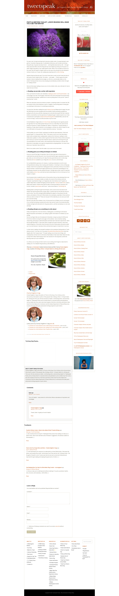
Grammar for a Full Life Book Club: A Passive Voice (40, 329)
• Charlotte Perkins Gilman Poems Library (53, 566)
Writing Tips (47, 334)
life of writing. (61, 72)
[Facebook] (78, 220)
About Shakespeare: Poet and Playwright (83, 339)
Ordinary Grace (50, 109)
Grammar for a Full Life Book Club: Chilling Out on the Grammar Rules (45, 327)
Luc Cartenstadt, (35, 247)
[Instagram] (85, 220)
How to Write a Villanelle (79, 274)
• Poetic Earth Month (65, 547)
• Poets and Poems (53, 560)
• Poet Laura (29, 554)
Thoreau (57, 182)
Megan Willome (79, 175)
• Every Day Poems (75, 544)
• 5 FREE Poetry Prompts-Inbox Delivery (41, 545)
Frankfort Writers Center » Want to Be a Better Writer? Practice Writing (42, 430)
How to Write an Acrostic (79, 241)
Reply (30, 402)
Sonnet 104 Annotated (79, 318)
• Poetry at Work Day (65, 554)
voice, (50, 159)
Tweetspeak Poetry (59, 7)
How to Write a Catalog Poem (81, 248)
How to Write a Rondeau (79, 264)
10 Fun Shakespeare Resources (81, 336)
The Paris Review (78, 202)
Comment (29, 491)
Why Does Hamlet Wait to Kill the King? (83, 333)
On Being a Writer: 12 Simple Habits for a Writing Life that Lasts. (50, 248)
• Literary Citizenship (31, 552)
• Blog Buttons (85, 550)
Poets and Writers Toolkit (39, 334)
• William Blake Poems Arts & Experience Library (53, 578)
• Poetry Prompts (42, 553)
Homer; (64, 182)
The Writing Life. (62, 186)
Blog (33, 334)
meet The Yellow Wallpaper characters (83, 128)
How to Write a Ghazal (79, 251)
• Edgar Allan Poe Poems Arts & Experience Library (53, 572)
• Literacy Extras (52, 552)
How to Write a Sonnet (79, 271)
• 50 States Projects (53, 562)
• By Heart (84, 553)
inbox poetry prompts (85, 299)
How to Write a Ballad (79, 245)
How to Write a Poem (88, 300)
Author (30, 272)
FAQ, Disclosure (64, 592)
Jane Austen (38, 186)
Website (28, 519)
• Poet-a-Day (52, 558)
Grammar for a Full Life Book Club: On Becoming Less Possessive (44, 325)
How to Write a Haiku (79, 255)
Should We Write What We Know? (55, 231)
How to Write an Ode (79, 258)
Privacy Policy (71, 592)
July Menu (83, 67)
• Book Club (51, 546)
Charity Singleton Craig (33, 293)
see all (52, 323)
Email (28, 513)
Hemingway (37, 179)
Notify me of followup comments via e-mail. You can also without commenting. (45, 527)
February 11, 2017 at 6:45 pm (34, 394)
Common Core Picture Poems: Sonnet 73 (83, 314)
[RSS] (81, 220)
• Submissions (41, 555)
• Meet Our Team (31, 550)
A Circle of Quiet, (47, 122)
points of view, (36, 172)
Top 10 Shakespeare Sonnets (81, 342)
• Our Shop (73, 546)
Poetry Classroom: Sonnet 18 (80, 311)
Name (28, 506)
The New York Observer (79, 206)
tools (34, 159)
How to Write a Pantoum (79, 261)
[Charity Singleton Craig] (34, 291)
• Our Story (29, 547)
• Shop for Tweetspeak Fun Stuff (86, 556)
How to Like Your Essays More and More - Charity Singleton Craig (41, 448)
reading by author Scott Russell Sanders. (57, 93)
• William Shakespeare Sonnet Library (54, 583)
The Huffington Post (78, 199)
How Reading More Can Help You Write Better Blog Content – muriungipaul (43, 467)
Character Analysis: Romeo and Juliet (82, 324)
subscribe (57, 526)
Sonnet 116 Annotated (79, 321)
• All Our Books (52, 544)
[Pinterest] (88, 220)
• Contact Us (29, 564)
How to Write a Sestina (79, 268)
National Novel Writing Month (48, 116)
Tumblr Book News (78, 209)
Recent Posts (32, 273)
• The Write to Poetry (43, 558)
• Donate (84, 548)
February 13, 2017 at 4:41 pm (36, 409)
